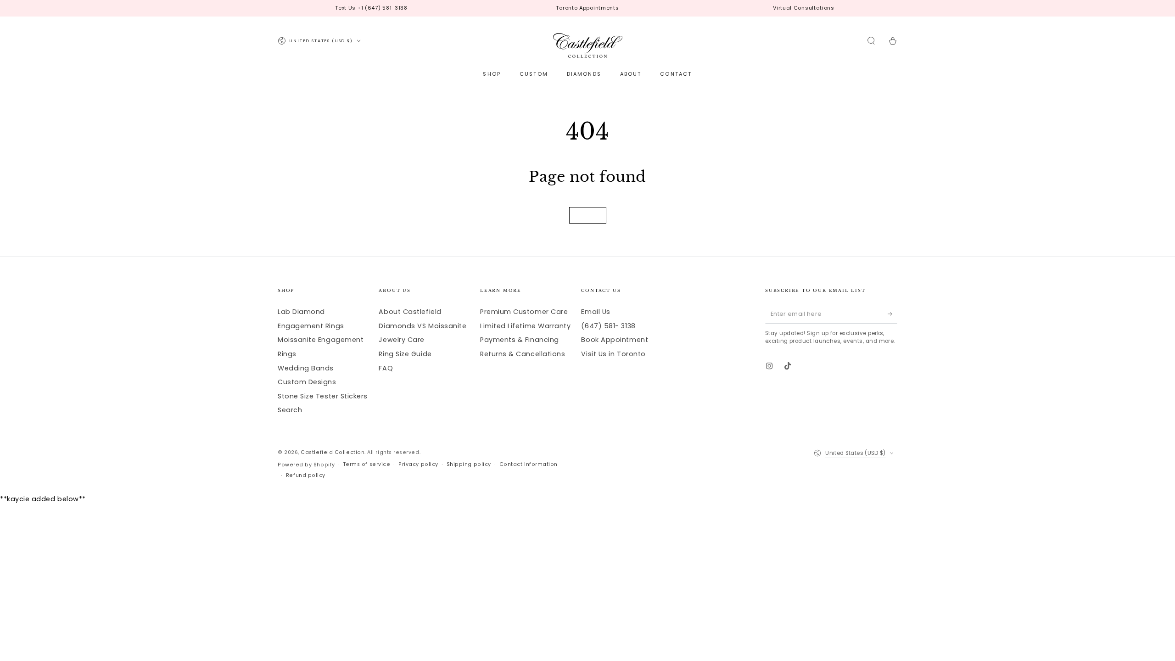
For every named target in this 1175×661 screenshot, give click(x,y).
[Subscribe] (892, 314)
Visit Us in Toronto (613, 354)
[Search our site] (871, 41)
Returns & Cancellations (522, 354)
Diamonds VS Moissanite (422, 325)
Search (290, 410)
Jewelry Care (401, 339)
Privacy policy (418, 464)
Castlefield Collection (332, 452)
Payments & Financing (519, 339)
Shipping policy (469, 464)
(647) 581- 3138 (608, 325)
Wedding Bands (306, 368)
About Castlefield (410, 311)
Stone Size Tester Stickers (323, 396)
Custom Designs (307, 382)
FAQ (386, 368)
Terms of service (367, 464)
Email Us (595, 311)
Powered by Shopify (306, 464)
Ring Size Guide (405, 354)
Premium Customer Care (524, 311)
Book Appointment (614, 339)
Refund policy (305, 475)
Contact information (528, 464)
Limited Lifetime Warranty (525, 325)
